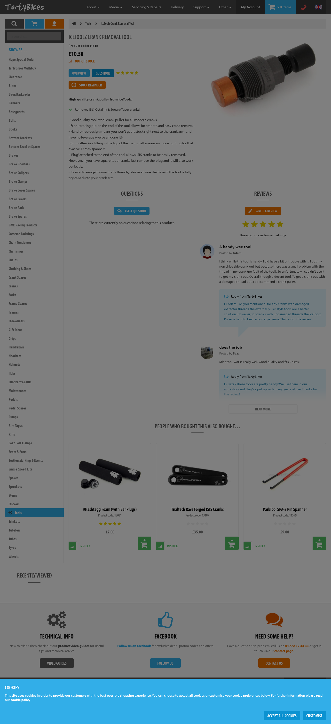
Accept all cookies (282, 715)
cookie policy (20, 700)
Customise (314, 715)
